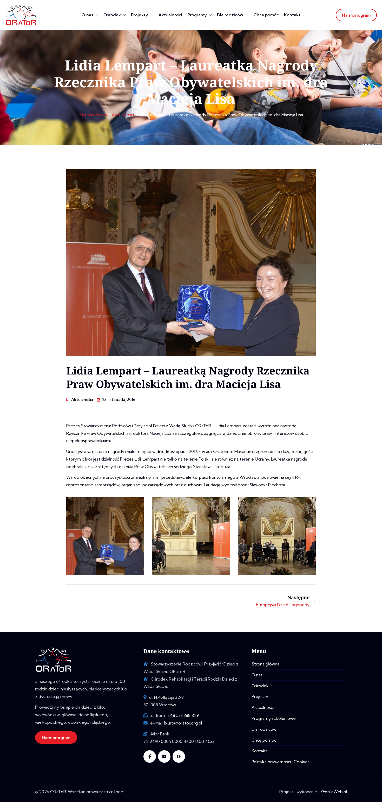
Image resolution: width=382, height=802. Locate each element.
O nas (87, 14)
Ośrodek (112, 14)
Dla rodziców (230, 14)
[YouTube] (164, 756)
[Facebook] (149, 756)
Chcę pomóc (266, 14)
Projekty (139, 14)
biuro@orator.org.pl (183, 723)
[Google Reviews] (179, 756)
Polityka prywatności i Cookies (280, 761)
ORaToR (58, 791)
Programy (197, 14)
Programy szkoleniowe (274, 718)
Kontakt (292, 14)
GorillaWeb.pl (334, 791)
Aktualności (170, 14)
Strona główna (265, 664)
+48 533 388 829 (183, 715)
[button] (95, 15)
